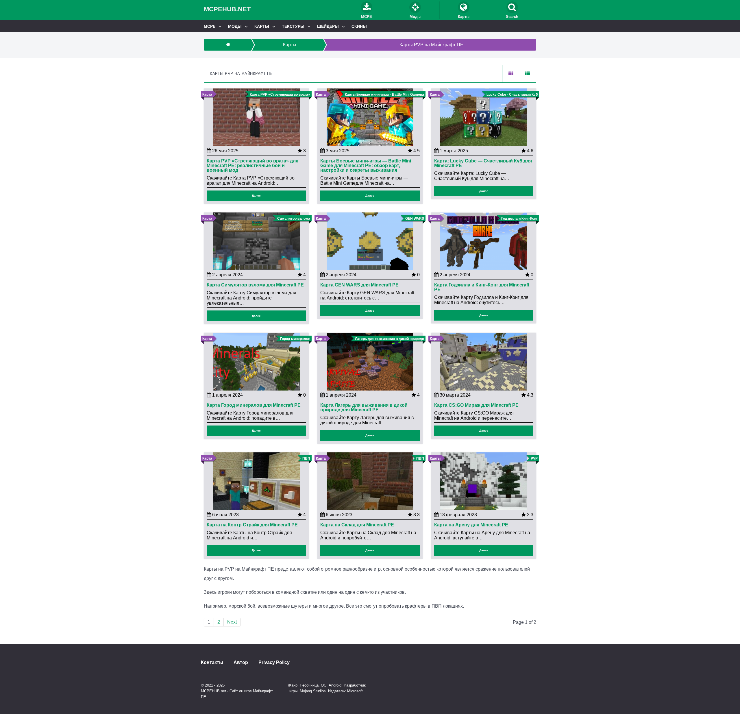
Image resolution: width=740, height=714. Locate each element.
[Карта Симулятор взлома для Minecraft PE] (256, 241)
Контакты (212, 662)
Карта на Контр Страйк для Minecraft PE (252, 525)
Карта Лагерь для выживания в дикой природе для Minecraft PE (364, 407)
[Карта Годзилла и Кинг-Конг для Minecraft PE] (483, 241)
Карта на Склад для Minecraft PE (357, 525)
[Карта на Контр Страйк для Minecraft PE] (256, 480)
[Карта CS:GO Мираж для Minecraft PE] (483, 361)
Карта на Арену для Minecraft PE (471, 525)
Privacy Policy (274, 662)
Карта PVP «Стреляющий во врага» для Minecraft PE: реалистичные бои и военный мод (252, 166)
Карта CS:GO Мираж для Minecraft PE (476, 405)
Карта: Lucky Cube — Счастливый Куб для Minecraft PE (483, 163)
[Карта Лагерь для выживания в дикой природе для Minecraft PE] (370, 361)
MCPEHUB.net (227, 9)
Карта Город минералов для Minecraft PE (254, 405)
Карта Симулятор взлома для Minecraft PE (255, 285)
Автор (241, 662)
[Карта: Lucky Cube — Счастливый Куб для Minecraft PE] (483, 116)
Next (232, 621)
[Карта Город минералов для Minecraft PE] (256, 361)
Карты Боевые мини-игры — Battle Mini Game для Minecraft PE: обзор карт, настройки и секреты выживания (365, 166)
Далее (256, 195)
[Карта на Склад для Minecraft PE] (370, 480)
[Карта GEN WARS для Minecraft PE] (370, 241)
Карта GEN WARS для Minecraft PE (359, 285)
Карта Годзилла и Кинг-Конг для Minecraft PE (481, 287)
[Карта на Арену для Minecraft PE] (483, 480)
